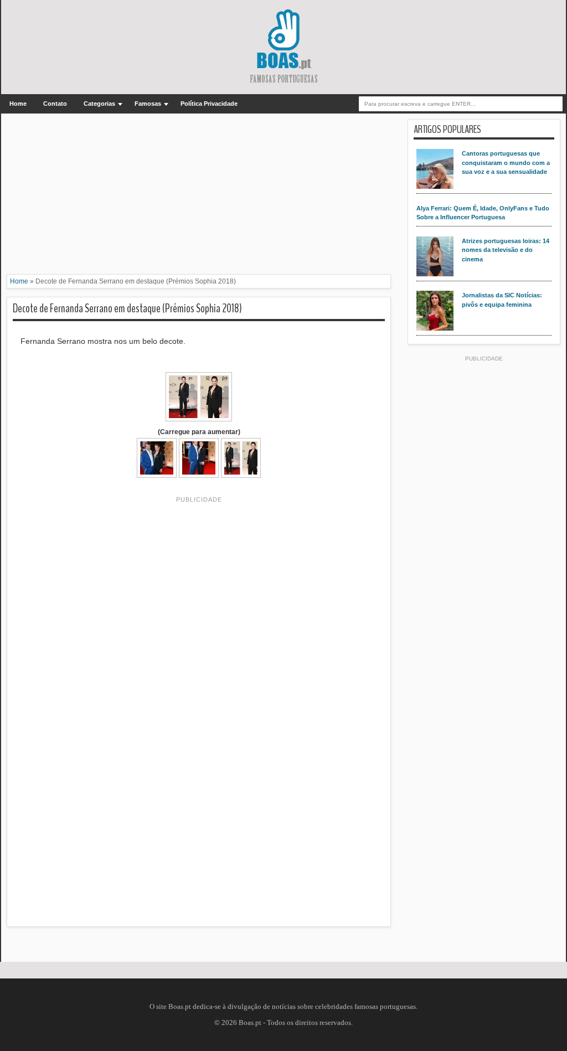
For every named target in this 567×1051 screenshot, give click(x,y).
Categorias (99, 103)
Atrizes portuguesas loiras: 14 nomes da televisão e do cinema (505, 250)
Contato (55, 103)
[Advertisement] (199, 196)
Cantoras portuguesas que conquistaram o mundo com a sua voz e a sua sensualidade (506, 162)
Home (18, 103)
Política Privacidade (209, 103)
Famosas (148, 103)
